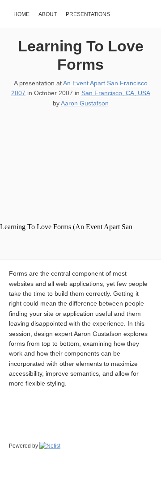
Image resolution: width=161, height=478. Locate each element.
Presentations (88, 14)
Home (21, 14)
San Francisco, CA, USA (115, 92)
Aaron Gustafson (85, 103)
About (47, 14)
